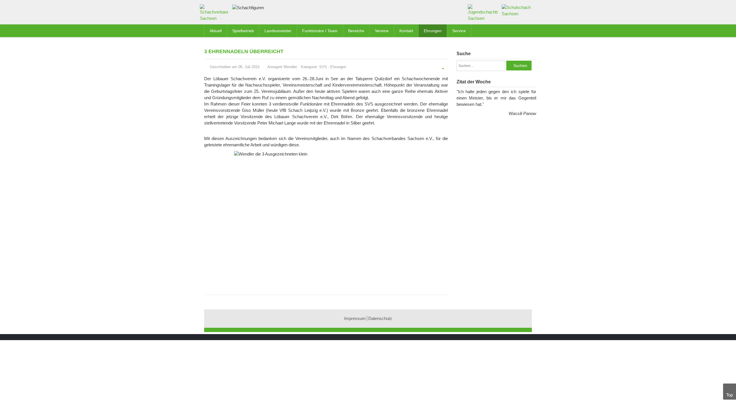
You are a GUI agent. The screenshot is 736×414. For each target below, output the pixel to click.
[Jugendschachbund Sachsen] (483, 12)
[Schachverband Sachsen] (215, 14)
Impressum (355, 318)
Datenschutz (380, 318)
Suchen (520, 65)
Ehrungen (338, 67)
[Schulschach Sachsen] (517, 10)
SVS (323, 67)
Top (729, 394)
